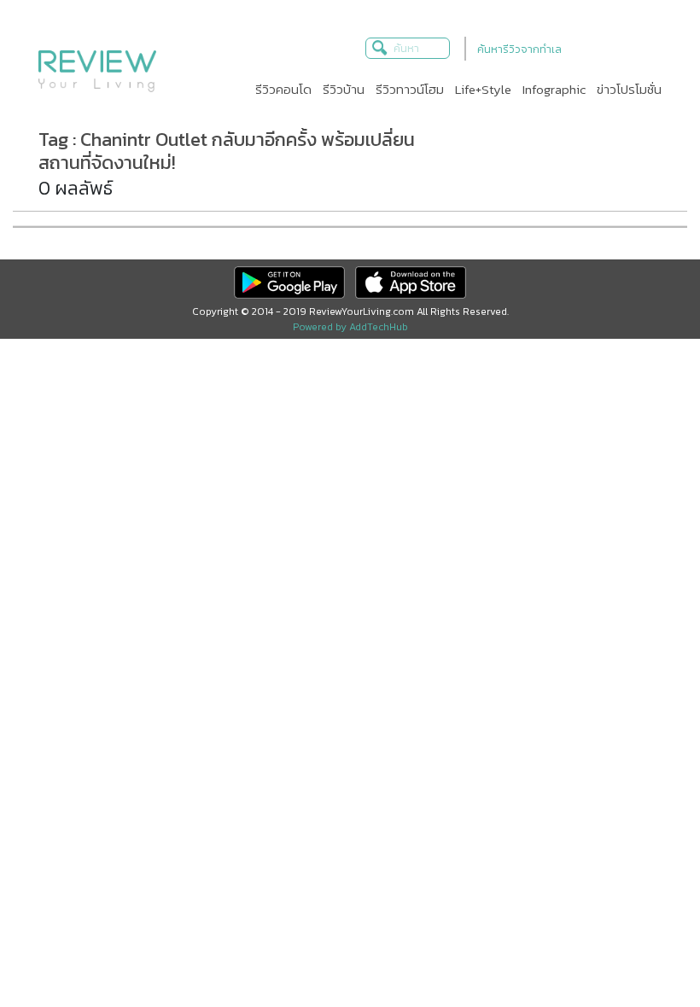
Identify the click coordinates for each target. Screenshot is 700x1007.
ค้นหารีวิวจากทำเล (519, 49)
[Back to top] (644, 951)
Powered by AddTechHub (350, 327)
